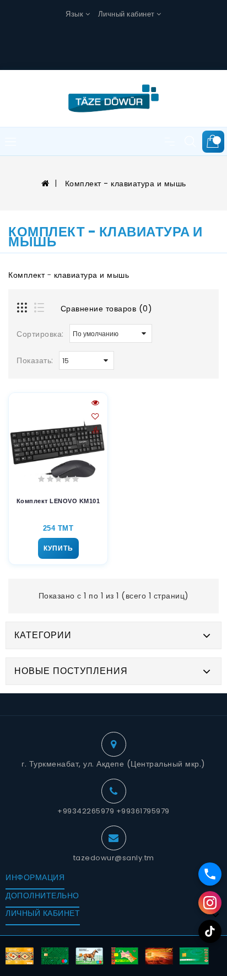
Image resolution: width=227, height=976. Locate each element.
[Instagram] (209, 902)
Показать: (35, 360)
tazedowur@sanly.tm (113, 858)
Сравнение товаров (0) (107, 308)
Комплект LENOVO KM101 (58, 501)
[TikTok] (209, 931)
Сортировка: (40, 333)
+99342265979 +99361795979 (113, 811)
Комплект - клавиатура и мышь (124, 183)
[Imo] (209, 874)
